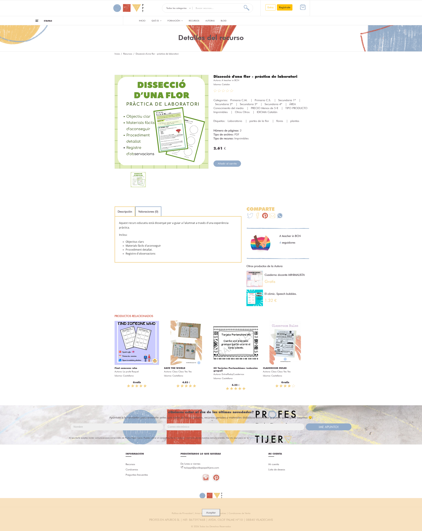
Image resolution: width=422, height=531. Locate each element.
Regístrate (284, 7)
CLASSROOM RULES (275, 368)
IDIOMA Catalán (267, 112)
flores (280, 121)
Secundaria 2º (224, 104)
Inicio (142, 20)
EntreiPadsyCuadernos (233, 374)
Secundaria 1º (287, 100)
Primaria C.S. (263, 100)
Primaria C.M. (239, 100)
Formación (174, 20)
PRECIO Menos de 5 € (265, 108)
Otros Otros (242, 112)
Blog (223, 20)
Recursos (194, 20)
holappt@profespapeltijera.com (201, 467)
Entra (270, 7)
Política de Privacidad (259, 437)
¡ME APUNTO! (329, 427)
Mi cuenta (273, 464)
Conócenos (132, 469)
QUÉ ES (155, 20)
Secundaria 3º (249, 104)
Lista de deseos (276, 469)
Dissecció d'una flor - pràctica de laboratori (255, 76)
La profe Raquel (131, 371)
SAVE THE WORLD (174, 368)
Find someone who (126, 368)
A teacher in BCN (230, 80)
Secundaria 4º (274, 104)
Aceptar (211, 512)
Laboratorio (235, 121)
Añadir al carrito (227, 163)
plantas (294, 121)
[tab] (125, 211)
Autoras (210, 20)
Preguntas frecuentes (137, 474)
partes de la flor (259, 121)
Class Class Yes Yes (182, 371)
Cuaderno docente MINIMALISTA (285, 274)
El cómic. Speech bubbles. (281, 293)
